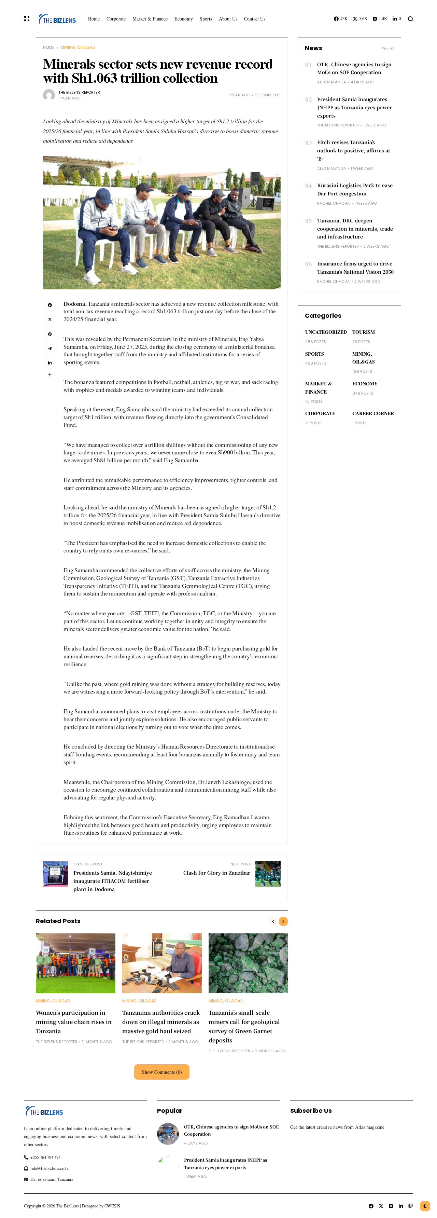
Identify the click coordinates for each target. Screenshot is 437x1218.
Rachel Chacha (333, 203)
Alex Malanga (331, 82)
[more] (50, 375)
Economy (365, 383)
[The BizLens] (56, 19)
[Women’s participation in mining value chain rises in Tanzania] (75, 963)
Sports (314, 353)
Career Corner (373, 413)
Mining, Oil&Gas (78, 47)
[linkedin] (49, 362)
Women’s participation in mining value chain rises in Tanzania (74, 1022)
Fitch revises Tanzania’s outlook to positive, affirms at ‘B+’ (353, 150)
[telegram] (49, 348)
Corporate (320, 413)
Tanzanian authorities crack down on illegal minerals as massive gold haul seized (161, 1022)
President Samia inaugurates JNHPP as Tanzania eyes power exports (354, 107)
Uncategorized (326, 332)
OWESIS (112, 1206)
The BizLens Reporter (79, 92)
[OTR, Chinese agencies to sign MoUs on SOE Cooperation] (168, 1134)
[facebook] (49, 305)
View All (388, 48)
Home (48, 47)
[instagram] (391, 1206)
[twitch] (410, 1206)
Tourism (363, 332)
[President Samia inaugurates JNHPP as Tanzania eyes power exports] (168, 1167)
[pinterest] (49, 333)
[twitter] (49, 319)
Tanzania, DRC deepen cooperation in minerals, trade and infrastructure (355, 228)
